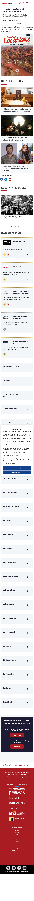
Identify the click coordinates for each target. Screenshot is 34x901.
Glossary (17, 837)
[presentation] (16, 223)
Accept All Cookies (17, 472)
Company (17, 841)
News (9, 764)
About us (17, 832)
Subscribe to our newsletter (17, 778)
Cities (17, 839)
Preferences (17, 852)
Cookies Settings (16, 468)
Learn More (17, 746)
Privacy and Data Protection (17, 850)
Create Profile (17, 735)
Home (4, 764)
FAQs (17, 834)
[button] (12, 226)
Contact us (17, 830)
